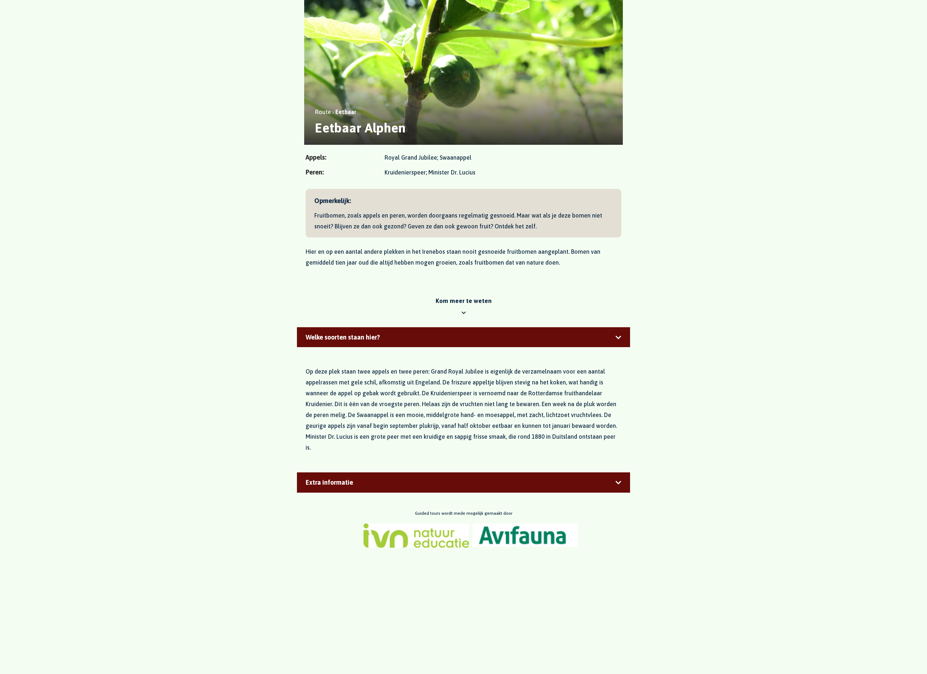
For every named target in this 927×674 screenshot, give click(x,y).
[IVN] (416, 535)
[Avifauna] (525, 535)
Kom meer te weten (464, 300)
